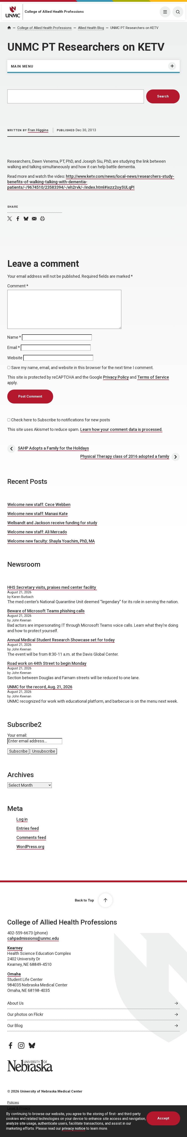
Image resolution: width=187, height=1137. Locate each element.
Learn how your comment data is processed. (121, 429)
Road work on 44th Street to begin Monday (46, 663)
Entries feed (27, 828)
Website (14, 357)
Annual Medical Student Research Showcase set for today (61, 639)
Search (163, 96)
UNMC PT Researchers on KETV (134, 28)
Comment (17, 285)
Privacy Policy (116, 377)
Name (14, 337)
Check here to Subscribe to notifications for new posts (60, 419)
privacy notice (73, 1128)
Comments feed (31, 837)
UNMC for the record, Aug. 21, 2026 (39, 686)
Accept (163, 1118)
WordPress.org (30, 846)
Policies (13, 1102)
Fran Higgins (38, 130)
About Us (15, 1003)
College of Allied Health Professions (54, 12)
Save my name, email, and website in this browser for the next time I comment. (82, 367)
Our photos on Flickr (25, 1014)
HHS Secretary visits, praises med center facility (52, 587)
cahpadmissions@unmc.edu (33, 938)
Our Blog (15, 1025)
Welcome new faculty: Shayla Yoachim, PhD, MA (51, 541)
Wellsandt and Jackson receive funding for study (52, 522)
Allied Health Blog (91, 28)
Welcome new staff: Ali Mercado (37, 531)
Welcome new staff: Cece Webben (38, 504)
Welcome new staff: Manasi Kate (37, 513)
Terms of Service (153, 377)
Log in (22, 819)
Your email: (17, 735)
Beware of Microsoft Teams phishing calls (46, 610)
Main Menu (22, 66)
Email (13, 347)
